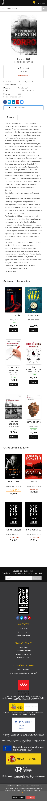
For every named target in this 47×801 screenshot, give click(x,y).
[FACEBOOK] (17, 618)
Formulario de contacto (23, 635)
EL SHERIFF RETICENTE (13, 423)
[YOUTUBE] (29, 618)
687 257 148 (23, 628)
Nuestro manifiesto (23, 670)
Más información (23, 793)
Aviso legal (24, 647)
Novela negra (23, 88)
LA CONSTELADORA (33, 368)
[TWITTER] (21, 618)
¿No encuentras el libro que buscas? (23, 673)
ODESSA (33, 482)
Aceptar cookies (18, 798)
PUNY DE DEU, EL (33, 530)
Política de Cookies (23, 658)
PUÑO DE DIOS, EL (13, 530)
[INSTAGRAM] (25, 618)
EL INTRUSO (13, 482)
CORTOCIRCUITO (33, 422)
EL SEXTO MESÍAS (13, 315)
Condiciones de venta (23, 651)
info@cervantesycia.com (23, 632)
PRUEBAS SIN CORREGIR (13, 369)
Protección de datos (23, 654)
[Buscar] (44, 8)
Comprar (13, 330)
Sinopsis (10, 117)
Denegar (31, 798)
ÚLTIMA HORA (34, 315)
